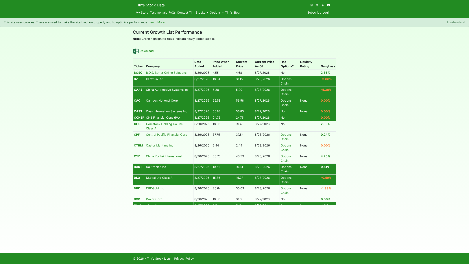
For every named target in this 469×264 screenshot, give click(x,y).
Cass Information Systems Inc (166, 111)
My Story (142, 12)
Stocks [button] (201, 12)
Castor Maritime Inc (159, 145)
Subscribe (314, 12)
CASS (138, 111)
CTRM (138, 145)
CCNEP (139, 117)
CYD (137, 156)
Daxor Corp (154, 199)
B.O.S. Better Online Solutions (166, 72)
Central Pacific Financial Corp (166, 134)
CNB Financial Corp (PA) (163, 117)
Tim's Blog (232, 12)
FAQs (172, 12)
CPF (137, 134)
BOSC (138, 72)
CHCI (137, 124)
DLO (137, 177)
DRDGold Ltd (155, 188)
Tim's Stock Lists (150, 5)
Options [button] (215, 12)
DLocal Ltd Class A (159, 177)
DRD (137, 188)
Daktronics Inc (156, 167)
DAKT (138, 167)
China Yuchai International (164, 156)
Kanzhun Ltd (154, 79)
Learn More (157, 22)
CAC (137, 100)
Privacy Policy (184, 258)
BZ (136, 79)
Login (326, 12)
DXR (137, 199)
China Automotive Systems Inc (167, 89)
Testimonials (158, 12)
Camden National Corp (162, 100)
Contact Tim (185, 12)
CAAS (138, 89)
